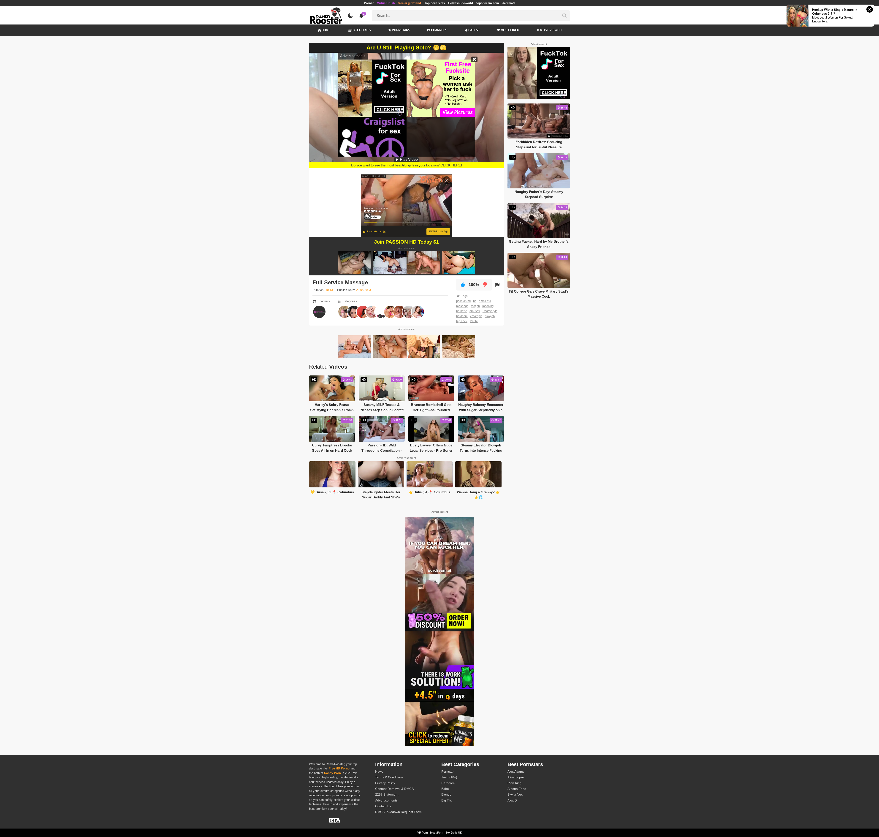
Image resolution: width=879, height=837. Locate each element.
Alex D (512, 800)
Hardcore (448, 783)
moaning (488, 306)
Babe (445, 789)
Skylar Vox (515, 794)
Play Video (408, 159)
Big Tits (446, 800)
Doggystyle (490, 311)
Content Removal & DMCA (394, 789)
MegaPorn (436, 832)
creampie (476, 316)
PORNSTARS (401, 30)
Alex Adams (515, 771)
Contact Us (383, 806)
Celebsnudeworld (460, 3)
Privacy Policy (385, 783)
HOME (326, 30)
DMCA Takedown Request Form (398, 812)
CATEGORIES (361, 30)
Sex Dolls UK (453, 832)
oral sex (474, 311)
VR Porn (422, 832)
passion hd (463, 301)
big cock (461, 321)
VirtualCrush (386, 3)
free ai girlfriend (409, 3)
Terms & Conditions (389, 777)
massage (462, 306)
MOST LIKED (510, 30)
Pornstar (447, 771)
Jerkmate (508, 3)
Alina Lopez (515, 777)
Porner (369, 3)
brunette (461, 311)
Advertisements (386, 800)
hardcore (462, 316)
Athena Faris (516, 789)
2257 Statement (386, 794)
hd (474, 301)
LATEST (474, 30)
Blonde (446, 794)
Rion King (514, 783)
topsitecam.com (487, 3)
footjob (475, 306)
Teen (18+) (449, 777)
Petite (474, 321)
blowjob (490, 316)
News (379, 771)
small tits (485, 301)
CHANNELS (439, 30)
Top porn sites (434, 3)
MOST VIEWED (551, 30)
